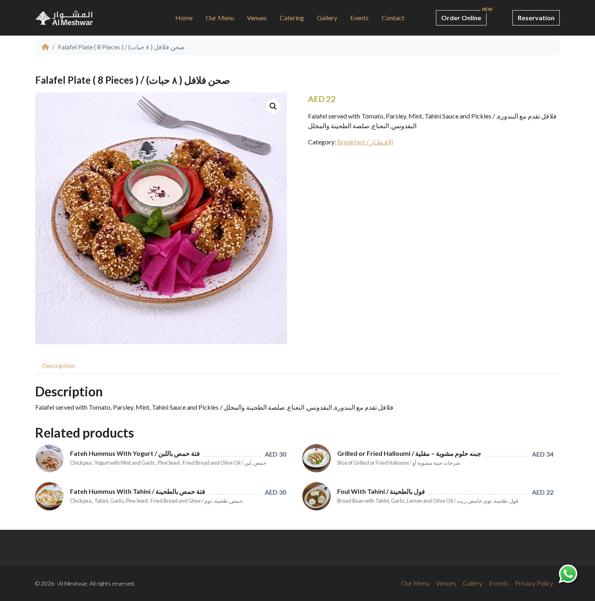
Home (184, 17)
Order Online (461, 17)
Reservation (536, 17)
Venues (257, 17)
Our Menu (220, 17)
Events (359, 17)
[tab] (58, 365)
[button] (273, 106)
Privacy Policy (534, 583)
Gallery (327, 17)
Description (58, 365)
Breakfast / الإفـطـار (365, 142)
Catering (292, 17)
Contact (393, 17)
